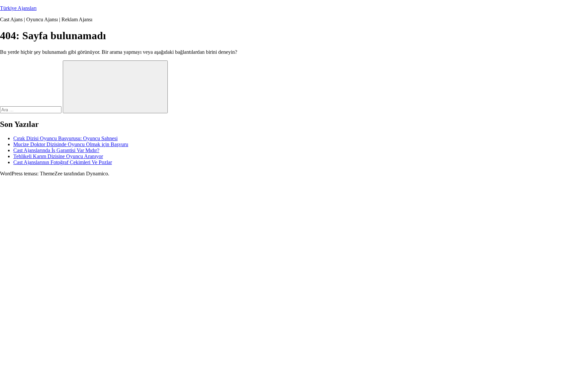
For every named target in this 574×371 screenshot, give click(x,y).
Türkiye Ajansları (18, 8)
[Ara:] (31, 109)
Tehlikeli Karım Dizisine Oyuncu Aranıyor (58, 156)
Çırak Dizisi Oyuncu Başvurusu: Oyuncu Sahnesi (65, 138)
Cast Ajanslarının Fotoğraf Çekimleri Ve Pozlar (62, 162)
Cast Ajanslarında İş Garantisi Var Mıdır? (56, 150)
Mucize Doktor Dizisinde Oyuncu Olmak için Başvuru (70, 144)
